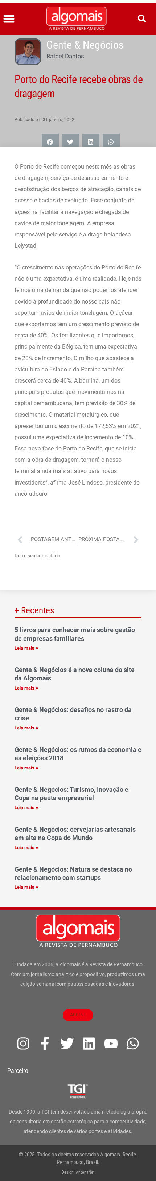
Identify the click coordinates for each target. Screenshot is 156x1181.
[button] (9, 19)
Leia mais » (26, 648)
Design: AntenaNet (78, 1172)
